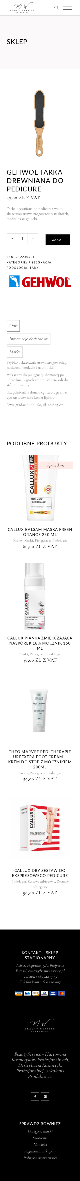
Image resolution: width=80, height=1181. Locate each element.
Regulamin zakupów (40, 1151)
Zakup (58, 239)
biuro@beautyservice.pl (46, 970)
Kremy (18, 540)
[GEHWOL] (40, 282)
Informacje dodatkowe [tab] (28, 338)
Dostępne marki (40, 1131)
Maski (28, 540)
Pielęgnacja (39, 262)
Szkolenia (40, 1137)
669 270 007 (51, 981)
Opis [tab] (13, 325)
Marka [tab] (14, 352)
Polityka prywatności (40, 1157)
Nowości (40, 1144)
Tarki (35, 268)
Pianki (23, 654)
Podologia (17, 268)
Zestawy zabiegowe (41, 881)
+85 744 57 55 (47, 976)
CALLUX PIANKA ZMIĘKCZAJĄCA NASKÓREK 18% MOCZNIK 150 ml (39, 643)
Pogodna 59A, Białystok (45, 965)
